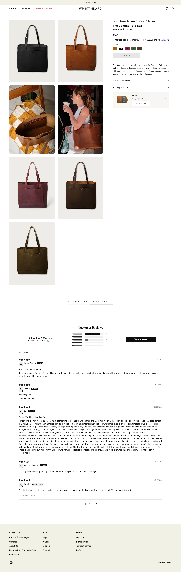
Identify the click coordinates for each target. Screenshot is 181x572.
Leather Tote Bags (127, 21)
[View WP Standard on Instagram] (10, 563)
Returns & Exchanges (19, 537)
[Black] (121, 48)
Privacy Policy (82, 541)
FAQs (78, 550)
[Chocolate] (139, 48)
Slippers (46, 545)
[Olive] (133, 48)
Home (115, 21)
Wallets (46, 541)
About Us (13, 545)
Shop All (46, 550)
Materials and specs (121, 80)
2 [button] (89, 503)
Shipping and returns (122, 87)
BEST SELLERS (93, 2)
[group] (90, 2)
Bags (45, 537)
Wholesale (14, 554)
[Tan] (115, 48)
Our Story (80, 537)
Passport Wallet (137, 99)
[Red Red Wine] (127, 48)
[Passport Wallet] (122, 100)
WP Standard (166, 563)
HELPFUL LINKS (15, 532)
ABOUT (79, 532)
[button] (12, 8)
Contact (13, 541)
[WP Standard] (90, 8)
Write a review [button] (140, 339)
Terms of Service (83, 545)
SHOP (45, 532)
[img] (24, 359)
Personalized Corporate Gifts (22, 550)
